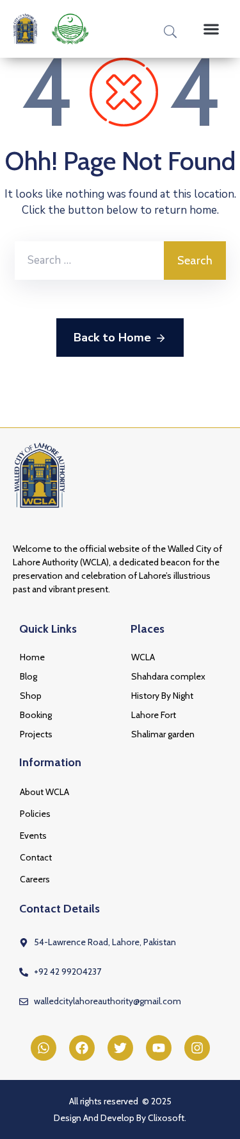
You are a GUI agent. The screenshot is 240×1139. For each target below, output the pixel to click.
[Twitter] (120, 1048)
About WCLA (44, 792)
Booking (36, 715)
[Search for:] (89, 260)
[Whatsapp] (43, 1048)
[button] (210, 28)
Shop (31, 695)
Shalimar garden (163, 734)
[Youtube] (159, 1048)
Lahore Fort (153, 715)
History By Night (162, 695)
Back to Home (112, 337)
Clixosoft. (167, 1118)
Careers (35, 879)
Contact (36, 857)
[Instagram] (197, 1048)
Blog (28, 676)
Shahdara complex (168, 676)
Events (33, 835)
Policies (35, 813)
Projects (36, 734)
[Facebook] (82, 1048)
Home (32, 657)
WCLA (143, 657)
